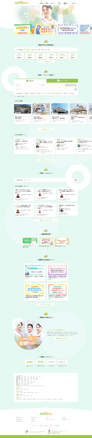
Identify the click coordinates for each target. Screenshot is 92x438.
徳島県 (19, 384)
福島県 (40, 376)
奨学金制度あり (60, 399)
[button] (43, 35)
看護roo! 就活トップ (19, 417)
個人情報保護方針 (57, 425)
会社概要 (41, 425)
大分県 (33, 385)
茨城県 (19, 379)
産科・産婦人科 (42, 399)
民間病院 (28, 392)
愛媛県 (25, 384)
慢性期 (27, 395)
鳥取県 (19, 383)
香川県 (22, 384)
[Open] (73, 180)
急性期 (21, 395)
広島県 (28, 383)
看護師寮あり (55, 399)
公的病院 (25, 392)
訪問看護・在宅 (50, 399)
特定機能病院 (24, 399)
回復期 (24, 395)
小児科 (37, 399)
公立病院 (21, 392)
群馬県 (25, 379)
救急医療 (34, 399)
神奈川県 (37, 379)
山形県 (37, 376)
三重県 (28, 380)
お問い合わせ (33, 421)
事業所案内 (46, 425)
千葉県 (31, 379)
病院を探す (33, 419)
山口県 (31, 383)
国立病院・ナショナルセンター (35, 392)
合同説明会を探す (19, 419)
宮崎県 (36, 385)
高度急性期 (17, 395)
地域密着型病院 (29, 399)
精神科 (46, 399)
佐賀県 (24, 385)
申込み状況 (63, 417)
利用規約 (51, 425)
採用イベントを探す (50, 419)
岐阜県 (19, 380)
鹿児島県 (39, 385)
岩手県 (28, 376)
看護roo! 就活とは (34, 417)
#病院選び (49, 279)
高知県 (28, 384)
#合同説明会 (27, 278)
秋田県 (34, 376)
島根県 (22, 383)
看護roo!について (34, 425)
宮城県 (31, 376)
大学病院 (17, 392)
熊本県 (30, 385)
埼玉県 (28, 379)
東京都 (34, 379)
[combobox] (27, 85)
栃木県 (22, 379)
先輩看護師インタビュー (66, 419)
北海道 (22, 376)
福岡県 (21, 385)
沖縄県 (43, 385)
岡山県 (25, 383)
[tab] (30, 81)
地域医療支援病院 (18, 399)
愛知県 (25, 380)
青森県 (25, 376)
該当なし (30, 395)
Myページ (48, 417)
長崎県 (27, 385)
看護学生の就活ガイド (20, 421)
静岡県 (22, 380)
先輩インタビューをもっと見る (46, 220)
